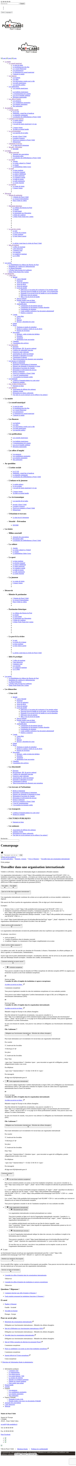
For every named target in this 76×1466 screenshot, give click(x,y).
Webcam (7, 1406)
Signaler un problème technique (18, 1379)
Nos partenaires (13, 1395)
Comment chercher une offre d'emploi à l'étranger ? (21, 1293)
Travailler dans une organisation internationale (55, 859)
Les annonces (13, 1390)
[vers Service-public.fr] (8, 857)
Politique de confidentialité (39, 1449)
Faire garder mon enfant (16, 1383)
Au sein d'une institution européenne (19, 1179)
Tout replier (5, 886)
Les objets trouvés (14, 1374)
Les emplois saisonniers (16, 1394)
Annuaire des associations (13, 1403)
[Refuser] (37, 1454)
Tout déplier (13, 886)
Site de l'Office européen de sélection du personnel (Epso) (23, 1342)
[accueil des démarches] (2, 853)
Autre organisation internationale (18, 1081)
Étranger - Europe (21, 859)
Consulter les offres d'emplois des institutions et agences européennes (26, 1282)
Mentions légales (22, 1449)
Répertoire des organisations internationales (18, 1322)
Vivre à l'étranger (33, 859)
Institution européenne (15, 967)
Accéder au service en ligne (14, 984)
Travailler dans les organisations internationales (19, 1335)
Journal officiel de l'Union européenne (17, 1355)
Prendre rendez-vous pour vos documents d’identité (25, 1401)
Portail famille (9, 1385)
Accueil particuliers (7, 859)
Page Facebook (5, 1434)
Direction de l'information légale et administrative (17, 1362)
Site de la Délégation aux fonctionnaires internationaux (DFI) (24, 1328)
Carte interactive (10, 1404)
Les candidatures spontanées (17, 1392)
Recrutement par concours (21, 1230)
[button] (16, 892)
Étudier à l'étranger (11, 1304)
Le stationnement (14, 1372)
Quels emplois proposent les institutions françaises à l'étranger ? (24, 1296)
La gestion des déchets (16, 1378)
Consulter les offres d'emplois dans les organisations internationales (26, 1275)
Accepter (17, 1454)
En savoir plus (32, 1454)
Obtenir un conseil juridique (17, 1381)
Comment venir (13, 1370)
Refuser (24, 1454)
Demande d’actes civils (16, 1399)
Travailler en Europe (11, 1311)
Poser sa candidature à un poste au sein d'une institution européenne (26, 1349)
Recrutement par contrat (20, 1209)
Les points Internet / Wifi (16, 1376)
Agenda (7, 1387)
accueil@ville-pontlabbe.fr (9, 1424)
